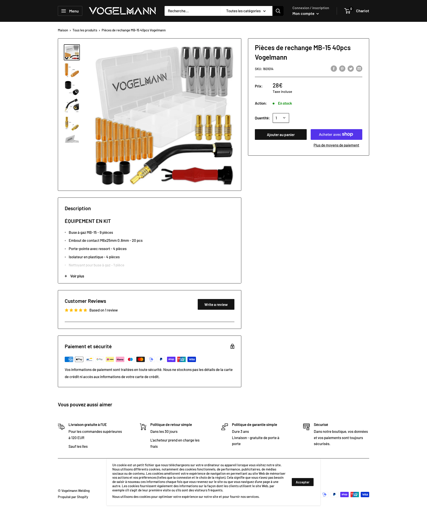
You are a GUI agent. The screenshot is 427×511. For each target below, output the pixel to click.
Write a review (216, 304)
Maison (63, 30)
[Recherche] (278, 11)
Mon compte (303, 13)
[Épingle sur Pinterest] (342, 68)
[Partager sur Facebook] (334, 68)
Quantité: (262, 117)
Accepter (303, 482)
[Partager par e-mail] (359, 68)
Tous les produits (85, 30)
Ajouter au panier (281, 134)
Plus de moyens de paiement (336, 145)
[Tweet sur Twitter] (351, 68)
